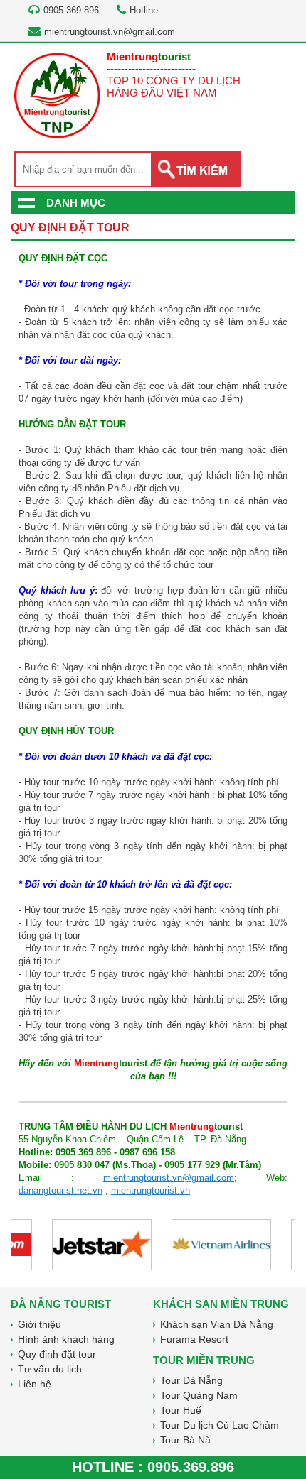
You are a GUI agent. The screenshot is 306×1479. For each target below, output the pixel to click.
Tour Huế (180, 1410)
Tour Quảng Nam (199, 1395)
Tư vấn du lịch (50, 1369)
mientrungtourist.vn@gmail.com (109, 31)
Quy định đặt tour (57, 1354)
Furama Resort (194, 1339)
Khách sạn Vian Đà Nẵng (216, 1324)
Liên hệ (34, 1384)
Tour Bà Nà (185, 1440)
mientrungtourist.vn (150, 1190)
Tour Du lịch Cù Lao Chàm (219, 1425)
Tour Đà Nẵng (191, 1380)
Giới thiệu (39, 1324)
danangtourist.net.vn (60, 1190)
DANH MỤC (75, 203)
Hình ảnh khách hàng (66, 1339)
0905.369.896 (190, 1467)
